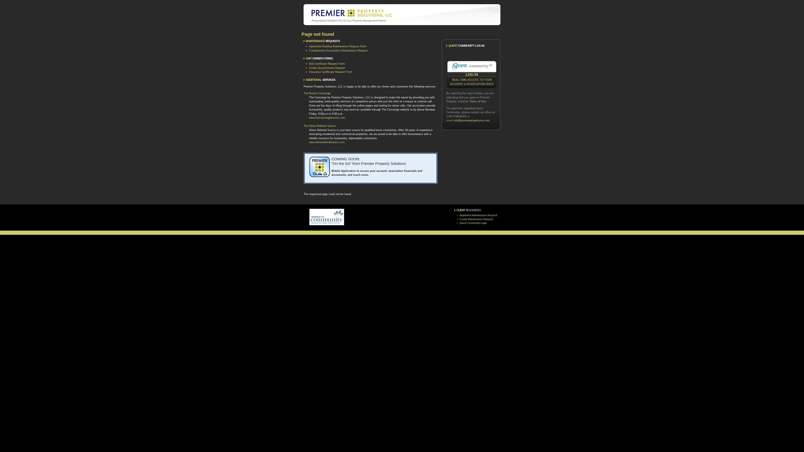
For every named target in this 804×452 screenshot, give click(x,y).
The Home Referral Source (320, 125)
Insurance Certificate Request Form (330, 71)
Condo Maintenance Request (476, 219)
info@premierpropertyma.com (472, 120)
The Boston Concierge (317, 93)
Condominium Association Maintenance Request (338, 50)
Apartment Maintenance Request (478, 215)
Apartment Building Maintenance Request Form (337, 46)
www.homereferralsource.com (327, 142)
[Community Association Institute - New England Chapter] (327, 224)
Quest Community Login (473, 223)
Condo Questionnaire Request (327, 67)
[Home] (351, 16)
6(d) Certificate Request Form (327, 63)
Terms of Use (478, 101)
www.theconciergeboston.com (327, 117)
